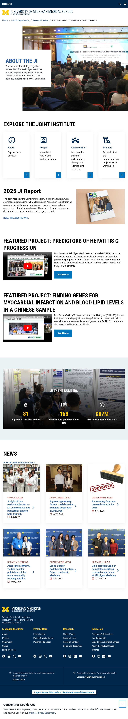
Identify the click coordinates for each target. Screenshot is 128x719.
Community (7, 642)
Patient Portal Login (42, 642)
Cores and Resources (72, 646)
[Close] (122, 704)
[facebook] (3, 656)
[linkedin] (75, 656)
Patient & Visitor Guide (43, 638)
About (5, 634)
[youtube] (19, 656)
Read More (63, 274)
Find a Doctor (39, 634)
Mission (5, 638)
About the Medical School (103, 646)
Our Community (99, 638)
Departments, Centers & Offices (105, 642)
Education (97, 628)
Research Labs (69, 638)
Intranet (95, 650)
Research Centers (70, 642)
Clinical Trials (69, 634)
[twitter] (14, 656)
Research (68, 628)
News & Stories (9, 650)
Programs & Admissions (102, 634)
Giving (5, 646)
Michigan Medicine (12, 628)
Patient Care (40, 628)
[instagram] (9, 656)
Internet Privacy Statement (41, 712)
